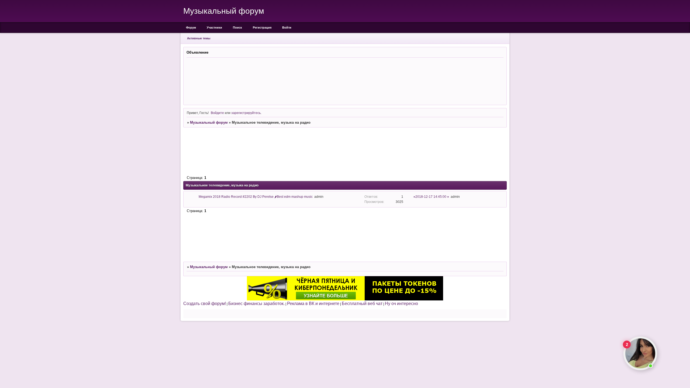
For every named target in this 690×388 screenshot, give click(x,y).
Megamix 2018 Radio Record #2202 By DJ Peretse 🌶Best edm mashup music (256, 196)
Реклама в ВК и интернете (313, 303)
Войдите (217, 113)
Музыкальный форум (209, 122)
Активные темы (198, 38)
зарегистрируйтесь (246, 113)
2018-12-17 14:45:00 (430, 196)
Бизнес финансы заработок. (256, 303)
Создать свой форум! (204, 303)
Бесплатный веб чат (362, 303)
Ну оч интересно (401, 303)
